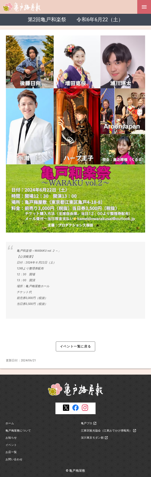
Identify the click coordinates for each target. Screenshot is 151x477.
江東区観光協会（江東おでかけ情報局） (106, 430)
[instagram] (85, 410)
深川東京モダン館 (92, 437)
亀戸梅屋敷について (18, 430)
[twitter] (66, 410)
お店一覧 (11, 452)
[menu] (144, 7)
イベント (11, 444)
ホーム (10, 423)
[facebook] (75, 410)
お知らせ (11, 437)
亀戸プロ (86, 423)
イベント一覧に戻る (75, 346)
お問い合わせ (14, 459)
